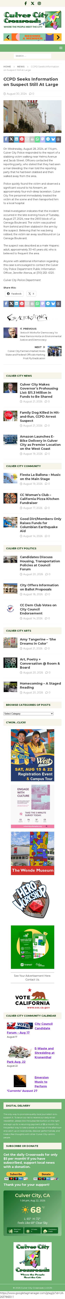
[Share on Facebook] (6, 139)
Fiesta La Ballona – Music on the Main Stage (40, 477)
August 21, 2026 (32, 401)
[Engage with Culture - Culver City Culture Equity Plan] (32, 826)
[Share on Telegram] (47, 139)
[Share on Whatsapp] (37, 139)
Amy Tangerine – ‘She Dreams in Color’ (38, 641)
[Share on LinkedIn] (16, 139)
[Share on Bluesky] (53, 139)
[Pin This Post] (21, 139)
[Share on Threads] (58, 139)
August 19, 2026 (32, 453)
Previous (7, 37)
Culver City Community (23, 466)
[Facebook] (26, 3)
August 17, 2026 (32, 508)
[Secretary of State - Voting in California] (32, 1006)
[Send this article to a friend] (27, 139)
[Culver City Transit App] (32, 966)
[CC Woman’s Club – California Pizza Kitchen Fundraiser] (10, 498)
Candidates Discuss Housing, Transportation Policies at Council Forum (40, 563)
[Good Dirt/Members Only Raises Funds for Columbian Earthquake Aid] (10, 522)
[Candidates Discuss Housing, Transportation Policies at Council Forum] (10, 560)
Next (57, 37)
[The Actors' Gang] (32, 319)
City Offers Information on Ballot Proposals (39, 587)
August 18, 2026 (33, 594)
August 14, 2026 (32, 536)
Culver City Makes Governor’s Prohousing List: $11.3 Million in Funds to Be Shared (39, 391)
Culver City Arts (18, 630)
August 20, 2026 (33, 574)
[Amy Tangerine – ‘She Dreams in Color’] (10, 643)
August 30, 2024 (17, 93)
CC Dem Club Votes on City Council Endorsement (38, 609)
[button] (60, 48)
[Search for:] (32, 55)
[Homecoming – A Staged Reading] (10, 687)
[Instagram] (39, 3)
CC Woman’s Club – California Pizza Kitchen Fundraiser (39, 499)
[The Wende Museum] (32, 873)
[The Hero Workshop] (32, 919)
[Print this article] (32, 139)
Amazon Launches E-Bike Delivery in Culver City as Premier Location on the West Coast (40, 443)
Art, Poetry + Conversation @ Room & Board (40, 663)
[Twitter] (32, 3)
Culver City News (19, 375)
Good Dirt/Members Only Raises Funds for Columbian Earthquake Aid (40, 525)
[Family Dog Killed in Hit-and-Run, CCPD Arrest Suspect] (10, 416)
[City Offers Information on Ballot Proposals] (10, 588)
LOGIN (48, 1287)
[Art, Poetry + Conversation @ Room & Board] (10, 662)
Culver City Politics (21, 548)
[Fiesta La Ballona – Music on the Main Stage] (10, 478)
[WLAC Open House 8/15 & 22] (32, 779)
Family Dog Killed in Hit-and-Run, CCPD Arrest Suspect (40, 417)
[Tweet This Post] (11, 139)
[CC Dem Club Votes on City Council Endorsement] (10, 608)
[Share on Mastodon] (42, 139)
